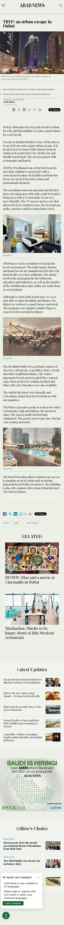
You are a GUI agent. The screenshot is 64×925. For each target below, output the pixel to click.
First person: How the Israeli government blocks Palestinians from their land (22, 845)
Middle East (9, 839)
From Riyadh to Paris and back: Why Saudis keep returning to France (21, 723)
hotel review (33, 523)
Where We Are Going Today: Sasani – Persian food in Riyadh (22, 694)
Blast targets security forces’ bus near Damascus (22, 708)
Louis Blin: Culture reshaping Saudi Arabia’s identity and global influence (23, 737)
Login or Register (13, 903)
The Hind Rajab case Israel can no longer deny (22, 862)
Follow (55, 109)
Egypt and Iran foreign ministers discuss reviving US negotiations (23, 681)
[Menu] (3, 5)
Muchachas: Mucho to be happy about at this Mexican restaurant (29, 633)
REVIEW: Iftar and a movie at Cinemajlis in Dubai (30, 580)
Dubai (16, 523)
